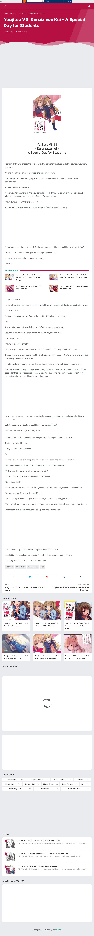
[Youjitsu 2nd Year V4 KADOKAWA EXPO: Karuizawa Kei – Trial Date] (53, 277)
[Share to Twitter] (30, 577)
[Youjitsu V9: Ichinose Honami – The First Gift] (9, 288)
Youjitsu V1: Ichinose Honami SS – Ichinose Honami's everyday (43, 853)
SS (43, 567)
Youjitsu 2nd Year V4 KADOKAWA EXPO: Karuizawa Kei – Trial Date (73, 276)
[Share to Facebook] (13, 577)
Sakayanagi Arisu (15, 789)
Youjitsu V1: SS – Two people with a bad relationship (38, 840)
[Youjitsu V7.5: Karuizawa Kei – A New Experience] (16, 643)
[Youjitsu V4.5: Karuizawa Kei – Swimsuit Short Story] (47, 610)
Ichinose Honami (10, 784)
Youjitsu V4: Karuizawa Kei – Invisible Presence (16, 624)
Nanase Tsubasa (67, 784)
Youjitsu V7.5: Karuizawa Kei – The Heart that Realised (46, 657)
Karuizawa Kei (33, 567)
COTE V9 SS (21, 567)
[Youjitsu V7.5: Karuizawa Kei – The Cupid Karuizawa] (78, 643)
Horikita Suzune (59, 779)
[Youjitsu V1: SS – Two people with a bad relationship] (10, 843)
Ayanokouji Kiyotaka (36, 779)
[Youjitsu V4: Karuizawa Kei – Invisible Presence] (16, 610)
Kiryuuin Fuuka (48, 784)
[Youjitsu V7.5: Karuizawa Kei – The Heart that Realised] (47, 643)
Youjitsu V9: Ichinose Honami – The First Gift (29, 287)
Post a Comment (21, 32)
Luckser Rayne (56, 930)
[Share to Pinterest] (47, 577)
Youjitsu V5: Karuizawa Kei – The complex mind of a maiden (77, 626)
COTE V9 (10, 567)
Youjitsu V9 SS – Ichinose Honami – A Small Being (74, 287)
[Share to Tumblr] (80, 577)
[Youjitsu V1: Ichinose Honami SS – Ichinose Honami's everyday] (10, 856)
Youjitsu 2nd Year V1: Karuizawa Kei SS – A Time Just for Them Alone (29, 277)
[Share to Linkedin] (63, 577)
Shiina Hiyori (44, 789)
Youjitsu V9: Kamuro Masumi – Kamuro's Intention (70, 588)
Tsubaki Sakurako (73, 789)
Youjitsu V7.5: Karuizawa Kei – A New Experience (16, 657)
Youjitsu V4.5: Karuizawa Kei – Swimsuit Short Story (46, 624)
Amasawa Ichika (11, 779)
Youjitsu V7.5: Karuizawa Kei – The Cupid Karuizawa (77, 657)
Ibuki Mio (80, 779)
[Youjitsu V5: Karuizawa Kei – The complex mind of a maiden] (78, 610)
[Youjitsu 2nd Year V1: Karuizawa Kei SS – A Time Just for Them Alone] (9, 277)
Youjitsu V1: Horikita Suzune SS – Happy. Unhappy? (38, 866)
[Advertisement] (47, 70)
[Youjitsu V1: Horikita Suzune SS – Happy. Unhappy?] (10, 869)
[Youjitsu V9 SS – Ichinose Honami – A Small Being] (53, 288)
